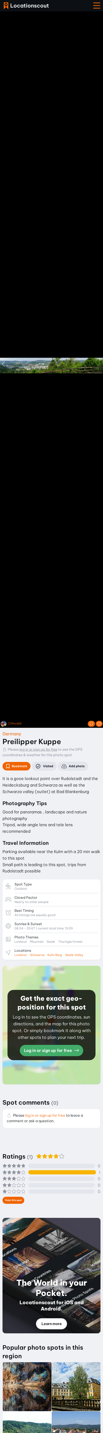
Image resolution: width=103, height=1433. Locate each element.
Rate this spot (13, 1200)
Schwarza (37, 955)
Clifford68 (15, 723)
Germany (11, 733)
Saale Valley (74, 955)
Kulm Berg (55, 955)
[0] (99, 724)
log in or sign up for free (38, 749)
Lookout (20, 955)
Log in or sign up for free (48, 1050)
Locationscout (26, 5)
